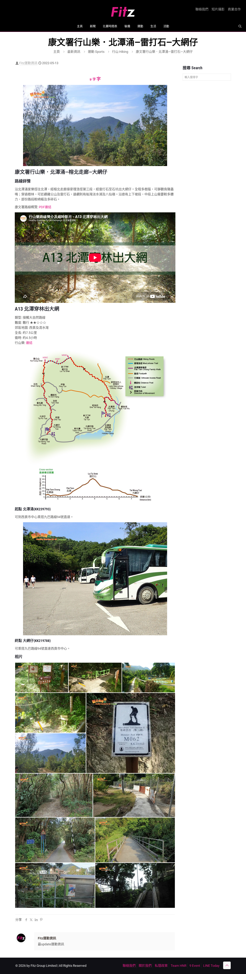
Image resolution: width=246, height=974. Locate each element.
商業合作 (234, 9)
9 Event (194, 966)
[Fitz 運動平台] (123, 10)
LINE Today (211, 966)
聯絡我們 (201, 9)
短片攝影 (218, 9)
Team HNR (178, 966)
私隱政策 (161, 966)
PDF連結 (45, 207)
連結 (29, 343)
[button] (41, 677)
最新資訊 (73, 52)
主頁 (56, 52)
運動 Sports (96, 52)
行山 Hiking (120, 52)
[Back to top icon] (227, 965)
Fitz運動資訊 (28, 63)
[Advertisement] (207, 140)
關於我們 (145, 966)
